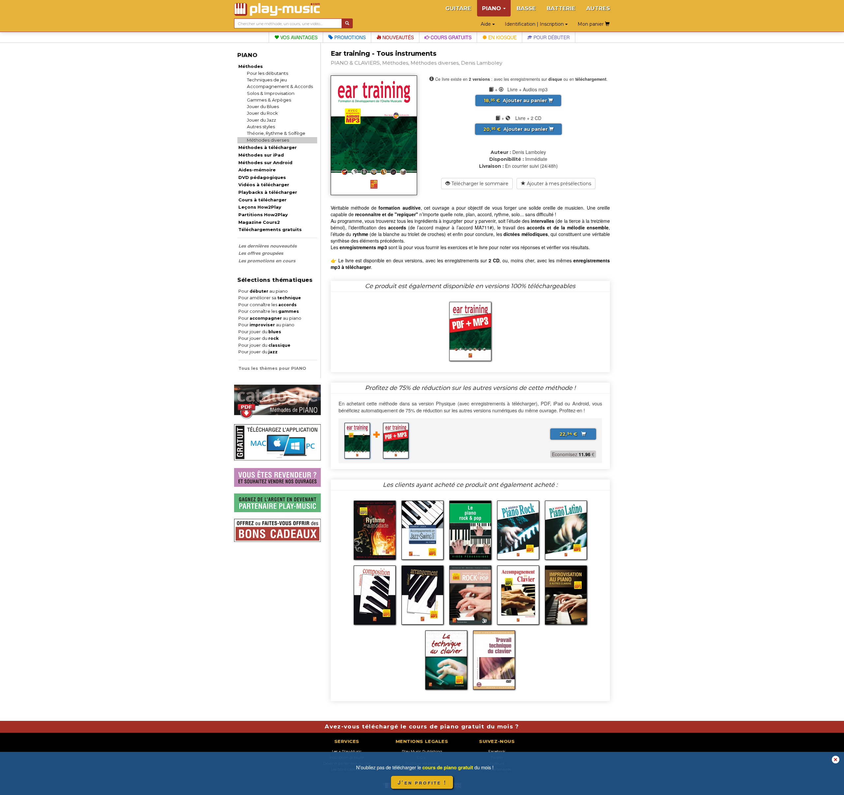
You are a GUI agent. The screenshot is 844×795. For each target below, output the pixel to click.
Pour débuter (551, 37)
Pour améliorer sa (269, 297)
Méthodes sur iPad (261, 155)
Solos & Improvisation (270, 93)
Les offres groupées (260, 253)
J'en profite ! (422, 782)
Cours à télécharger (262, 199)
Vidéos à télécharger (263, 184)
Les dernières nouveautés (267, 246)
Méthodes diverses (268, 140)
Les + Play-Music (347, 751)
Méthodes (250, 66)
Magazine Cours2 (259, 222)
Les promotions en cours (266, 260)
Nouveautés (397, 37)
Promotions (349, 37)
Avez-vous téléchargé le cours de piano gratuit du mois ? (422, 726)
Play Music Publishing (422, 751)
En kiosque (502, 37)
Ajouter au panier (516, 100)
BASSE (526, 8)
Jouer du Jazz (261, 120)
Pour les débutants (267, 73)
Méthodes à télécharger (267, 147)
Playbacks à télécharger (267, 192)
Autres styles (261, 126)
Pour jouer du (259, 331)
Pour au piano (263, 291)
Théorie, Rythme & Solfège (276, 133)
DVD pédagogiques (262, 177)
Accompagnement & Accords (280, 86)
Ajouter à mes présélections (558, 184)
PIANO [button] (492, 8)
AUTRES (598, 8)
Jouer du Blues (263, 106)
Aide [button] (486, 24)
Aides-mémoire (257, 169)
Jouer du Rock (262, 113)
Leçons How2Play (259, 207)
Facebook (496, 751)
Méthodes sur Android (265, 162)
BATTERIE (561, 8)
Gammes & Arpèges (269, 100)
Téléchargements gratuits (270, 229)
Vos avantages (298, 37)
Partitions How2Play (263, 214)
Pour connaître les (267, 304)
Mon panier (591, 24)
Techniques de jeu (267, 79)
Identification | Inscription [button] (535, 24)
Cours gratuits (450, 37)
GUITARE (458, 8)
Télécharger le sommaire (479, 184)
